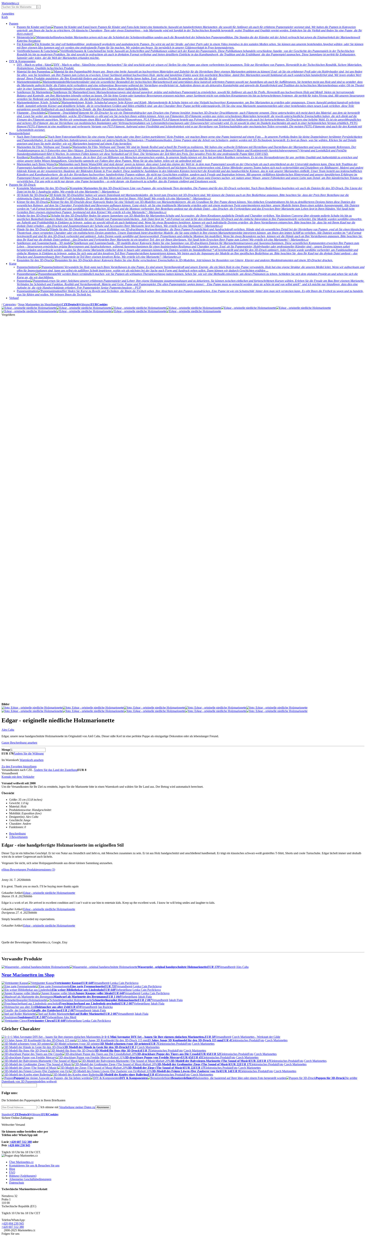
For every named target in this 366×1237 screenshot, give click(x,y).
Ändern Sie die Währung (29, 753)
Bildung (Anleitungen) (22, 1175)
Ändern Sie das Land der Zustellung (55, 770)
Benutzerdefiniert (19, 133)
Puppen (13, 23)
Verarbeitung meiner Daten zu (77, 1107)
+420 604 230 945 (19, 1145)
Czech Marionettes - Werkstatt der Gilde (256, 1036)
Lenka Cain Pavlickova (124, 983)
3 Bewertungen (18, 837)
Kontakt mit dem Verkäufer (18, 776)
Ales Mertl (69, 1017)
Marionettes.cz (10, 3)
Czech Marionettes (276, 1040)
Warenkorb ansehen (31, 760)
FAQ (12, 1172)
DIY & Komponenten (22, 61)
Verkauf (14, 298)
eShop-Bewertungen (14, 869)
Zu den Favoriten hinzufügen (19, 766)
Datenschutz (16, 1182)
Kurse (12, 263)
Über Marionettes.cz (21, 1162)
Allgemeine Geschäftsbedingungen (30, 1179)
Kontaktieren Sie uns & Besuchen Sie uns (34, 1165)
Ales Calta (8, 729)
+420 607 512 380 (21, 1141)
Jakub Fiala (145, 996)
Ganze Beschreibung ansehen (19, 742)
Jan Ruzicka (105, 1007)
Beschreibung (17, 833)
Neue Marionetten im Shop (34, 304)
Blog (12, 1169)
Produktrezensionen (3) (41, 869)
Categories (9, 304)
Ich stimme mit (68, 1107)
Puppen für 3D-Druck (22, 184)
